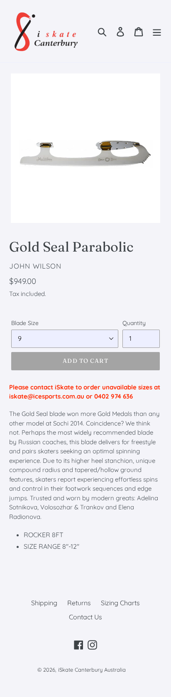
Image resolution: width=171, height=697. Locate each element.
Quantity (134, 323)
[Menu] (157, 31)
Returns (79, 603)
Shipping (44, 603)
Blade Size (25, 323)
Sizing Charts (120, 603)
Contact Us (85, 617)
